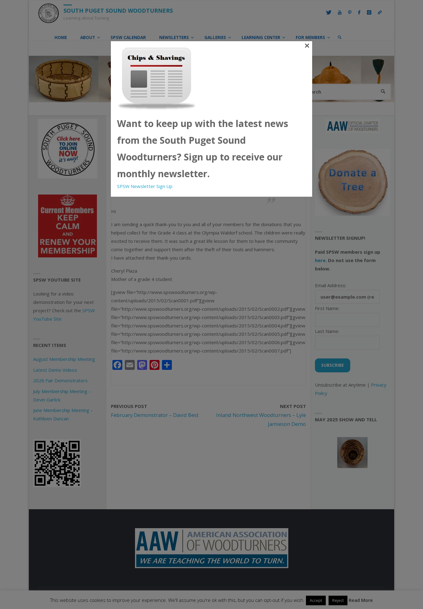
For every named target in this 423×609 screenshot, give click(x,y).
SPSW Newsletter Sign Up (144, 186)
